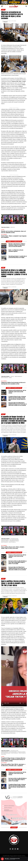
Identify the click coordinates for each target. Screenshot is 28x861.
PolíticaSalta (12, 542)
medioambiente (18, 376)
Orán (10, 377)
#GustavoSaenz (5, 539)
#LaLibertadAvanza (14, 539)
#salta (12, 376)
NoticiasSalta (5, 377)
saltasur (4, 754)
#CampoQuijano (14, 538)
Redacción (5, 21)
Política (13, 227)
